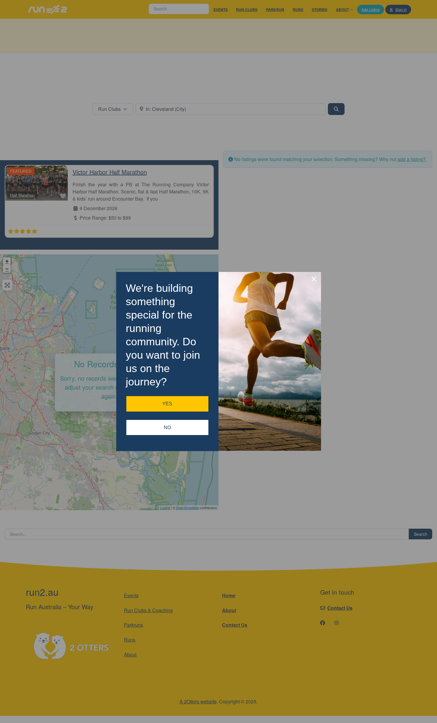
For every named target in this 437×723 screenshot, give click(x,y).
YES (167, 403)
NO (167, 427)
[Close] (314, 279)
